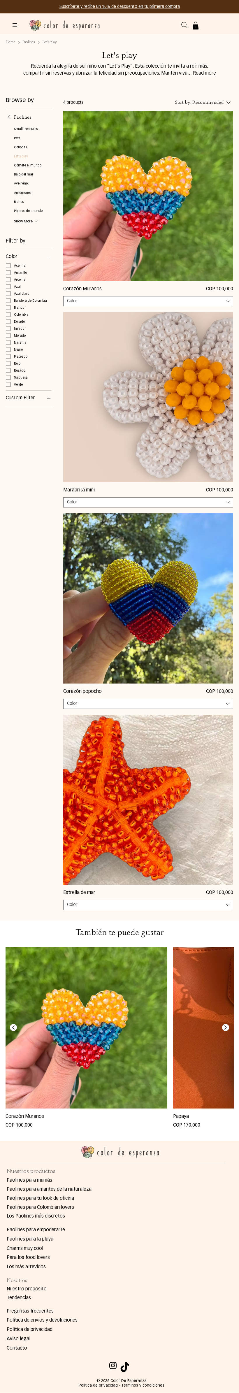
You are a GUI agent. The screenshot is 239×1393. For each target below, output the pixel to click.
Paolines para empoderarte (36, 1230)
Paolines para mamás (29, 1180)
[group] (119, 1037)
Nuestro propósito (27, 1289)
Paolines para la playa (30, 1239)
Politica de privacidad (29, 1329)
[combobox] (148, 301)
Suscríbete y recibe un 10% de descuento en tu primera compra (119, 7)
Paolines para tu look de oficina (40, 1198)
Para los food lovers (28, 1257)
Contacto (17, 1348)
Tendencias (19, 1298)
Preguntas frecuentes (30, 1311)
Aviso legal (18, 1339)
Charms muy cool (25, 1248)
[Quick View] (148, 196)
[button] (195, 25)
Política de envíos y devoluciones (42, 1320)
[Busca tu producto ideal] (184, 25)
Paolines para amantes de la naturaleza (49, 1189)
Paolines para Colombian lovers (40, 1207)
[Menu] (15, 25)
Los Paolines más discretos (36, 1216)
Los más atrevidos (26, 1267)
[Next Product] (225, 1027)
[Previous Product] (13, 1027)
